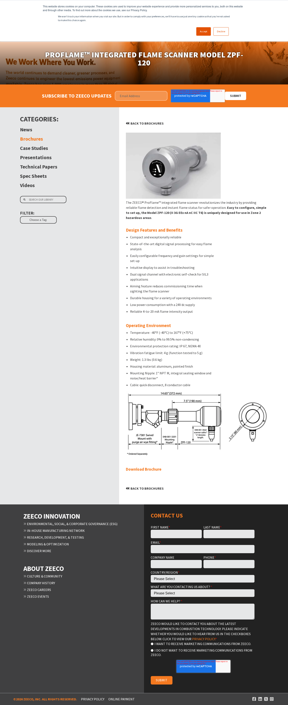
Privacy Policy (92, 699)
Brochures (31, 139)
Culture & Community (44, 576)
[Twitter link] (266, 699)
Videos (27, 185)
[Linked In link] (260, 699)
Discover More (38, 551)
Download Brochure (143, 469)
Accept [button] (203, 31)
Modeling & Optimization (47, 544)
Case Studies (34, 148)
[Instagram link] (272, 699)
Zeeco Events (37, 596)
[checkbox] (202, 648)
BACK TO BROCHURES (147, 123)
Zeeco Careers (38, 590)
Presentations (36, 157)
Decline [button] (221, 31)
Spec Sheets (33, 176)
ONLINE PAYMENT (121, 699)
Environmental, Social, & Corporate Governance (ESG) (71, 524)
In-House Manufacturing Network (55, 530)
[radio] (202, 643)
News (26, 129)
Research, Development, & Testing (55, 537)
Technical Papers (38, 166)
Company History (40, 583)
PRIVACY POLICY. (203, 639)
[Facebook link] (254, 699)
